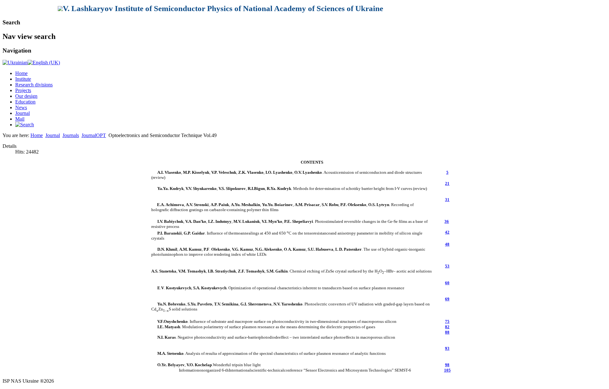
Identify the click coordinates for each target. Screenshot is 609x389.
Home (21, 73)
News (21, 107)
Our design (26, 96)
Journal (22, 113)
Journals (70, 135)
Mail (19, 119)
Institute (23, 79)
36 (446, 221)
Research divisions (34, 84)
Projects (23, 90)
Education (25, 101)
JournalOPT (94, 135)
